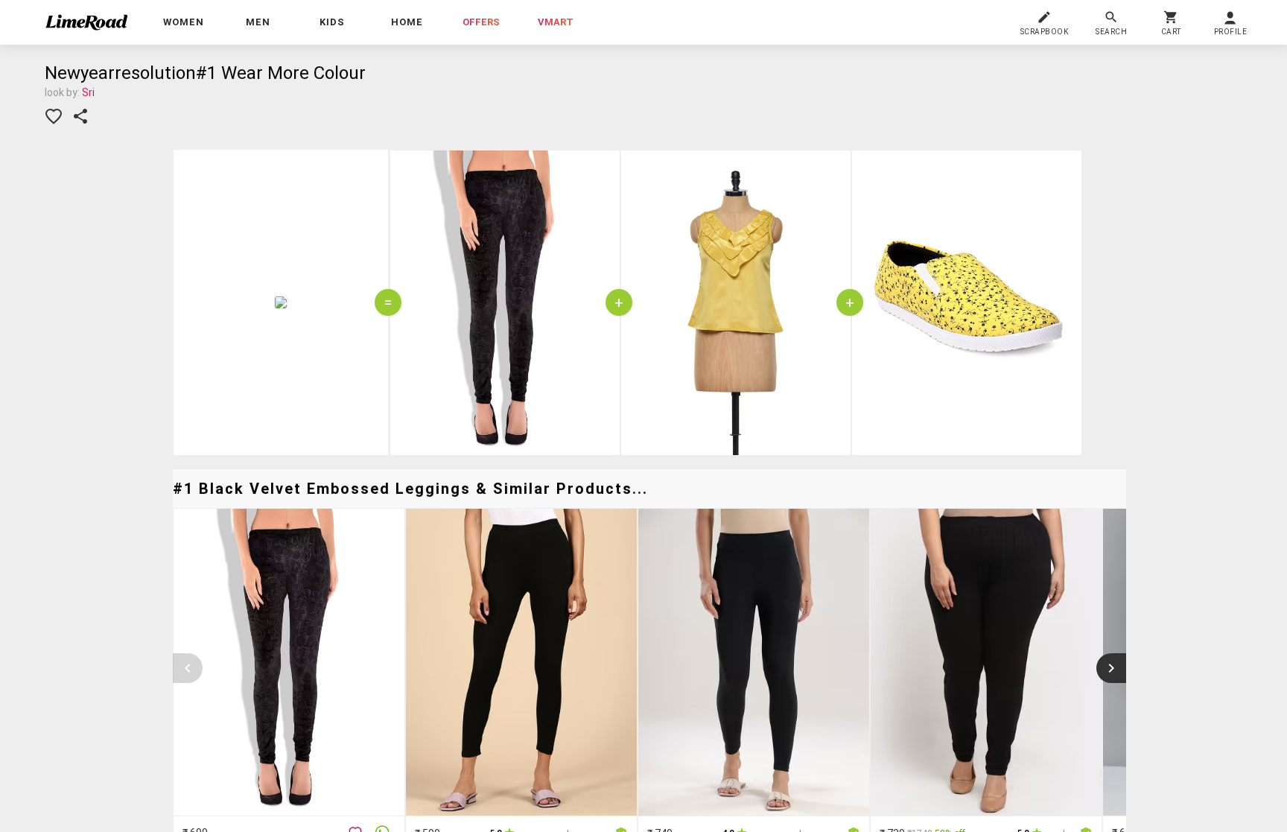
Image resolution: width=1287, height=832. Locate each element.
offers (481, 22)
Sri (88, 92)
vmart (555, 22)
